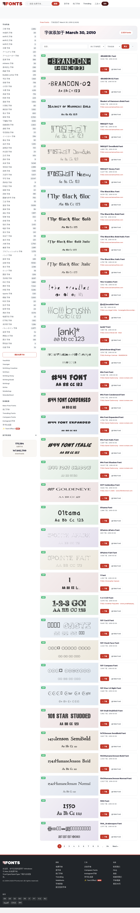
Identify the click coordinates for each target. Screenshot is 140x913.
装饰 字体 (6, 117)
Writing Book (8, 380)
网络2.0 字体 (8, 336)
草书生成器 (7, 425)
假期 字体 (6, 190)
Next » (115, 846)
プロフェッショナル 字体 (12, 251)
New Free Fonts (9, 406)
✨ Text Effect (11, 429)
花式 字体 (6, 144)
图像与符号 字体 (9, 198)
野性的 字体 (7, 343)
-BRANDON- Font (108, 56)
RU (45, 899)
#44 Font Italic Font (109, 440)
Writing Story (8, 376)
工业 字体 (6, 202)
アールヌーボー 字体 (11, 56)
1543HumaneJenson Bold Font (114, 756)
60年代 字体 (7, 37)
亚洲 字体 (6, 60)
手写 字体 (6, 179)
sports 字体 (7, 294)
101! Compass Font (109, 665)
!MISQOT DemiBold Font (111, 146)
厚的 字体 (6, 313)
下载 (105, 69)
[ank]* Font (105, 327)
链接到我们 (117, 877)
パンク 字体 (7, 255)
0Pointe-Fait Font (108, 553)
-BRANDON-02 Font (109, 79)
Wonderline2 (8, 395)
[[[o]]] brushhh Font (109, 304)
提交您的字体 (61, 887)
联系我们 (116, 867)
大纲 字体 (6, 244)
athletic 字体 (8, 63)
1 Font (103, 575)
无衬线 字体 (7, 278)
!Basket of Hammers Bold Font (114, 101)
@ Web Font (116, 69)
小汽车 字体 (7, 86)
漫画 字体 (6, 102)
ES (15, 899)
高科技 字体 (7, 182)
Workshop (7, 391)
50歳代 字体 (7, 33)
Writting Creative (10, 368)
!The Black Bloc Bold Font (112, 214)
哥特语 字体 (7, 167)
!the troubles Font (108, 282)
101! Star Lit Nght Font (110, 688)
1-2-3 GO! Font (106, 598)
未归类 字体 (7, 324)
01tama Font (106, 507)
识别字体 (87, 867)
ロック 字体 (7, 271)
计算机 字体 (7, 106)
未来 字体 (6, 163)
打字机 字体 (7, 320)
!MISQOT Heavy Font (110, 169)
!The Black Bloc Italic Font (112, 259)
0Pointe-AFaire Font (110, 530)
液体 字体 (6, 209)
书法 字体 (6, 79)
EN (5, 899)
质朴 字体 (6, 159)
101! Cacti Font (107, 620)
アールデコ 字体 (9, 52)
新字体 (66, 4)
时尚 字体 (6, 301)
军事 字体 (6, 217)
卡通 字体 (6, 90)
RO (20, 899)
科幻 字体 (6, 282)
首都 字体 (6, 83)
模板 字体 (6, 297)
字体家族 (59, 884)
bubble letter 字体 (10, 75)
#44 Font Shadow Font (111, 462)
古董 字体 (6, 48)
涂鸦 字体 (6, 171)
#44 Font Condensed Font (112, 395)
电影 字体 (6, 228)
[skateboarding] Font (110, 349)
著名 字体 (6, 140)
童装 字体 (6, 205)
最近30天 (117, 884)
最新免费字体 (20, 355)
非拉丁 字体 (7, 236)
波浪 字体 (6, 332)
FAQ (115, 870)
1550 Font (104, 801)
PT (34, 899)
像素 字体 (6, 248)
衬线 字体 (6, 290)
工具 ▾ (97, 4)
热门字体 (76, 4)
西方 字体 (6, 340)
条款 (115, 873)
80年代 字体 (7, 40)
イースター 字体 (9, 136)
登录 (105, 4)
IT (29, 899)
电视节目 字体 (8, 317)
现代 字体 (6, 225)
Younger (6, 364)
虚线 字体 (6, 129)
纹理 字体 (6, 309)
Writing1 (6, 383)
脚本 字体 (6, 286)
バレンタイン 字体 (10, 328)
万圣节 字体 (7, 175)
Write (5, 387)
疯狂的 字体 (7, 109)
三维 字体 (6, 29)
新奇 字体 (6, 259)
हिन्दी (20, 903)
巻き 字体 (6, 113)
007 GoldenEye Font (110, 485)
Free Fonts (44, 22)
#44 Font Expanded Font (111, 417)
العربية (6, 903)
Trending (87, 4)
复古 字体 (6, 267)
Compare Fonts (9, 417)
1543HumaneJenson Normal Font (116, 778)
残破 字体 (6, 71)
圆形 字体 (6, 274)
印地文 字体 (7, 186)
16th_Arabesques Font (111, 823)
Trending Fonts (9, 413)
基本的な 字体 (8, 67)
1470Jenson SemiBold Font (113, 733)
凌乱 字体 (6, 213)
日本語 (13, 903)
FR (25, 899)
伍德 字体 (6, 347)
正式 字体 (6, 156)
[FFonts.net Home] (12, 3)
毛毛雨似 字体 (8, 132)
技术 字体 (6, 305)
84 (108, 846)
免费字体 (59, 867)
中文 (39, 899)
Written (6, 372)
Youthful (6, 360)
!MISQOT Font (106, 124)
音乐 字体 (6, 232)
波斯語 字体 (7, 148)
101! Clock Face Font (109, 643)
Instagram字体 (9, 421)
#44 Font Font (106, 372)
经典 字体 (6, 98)
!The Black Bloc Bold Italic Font (115, 237)
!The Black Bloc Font (109, 191)
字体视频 (116, 880)
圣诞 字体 (6, 94)
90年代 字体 (7, 44)
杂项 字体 (6, 221)
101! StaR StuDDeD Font (111, 711)
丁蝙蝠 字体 (7, 121)
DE (10, 899)
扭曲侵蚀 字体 (8, 125)
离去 (125, 46)
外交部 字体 (7, 152)
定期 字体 (6, 263)
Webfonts (60, 880)
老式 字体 (6, 240)
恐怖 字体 (6, 194)
